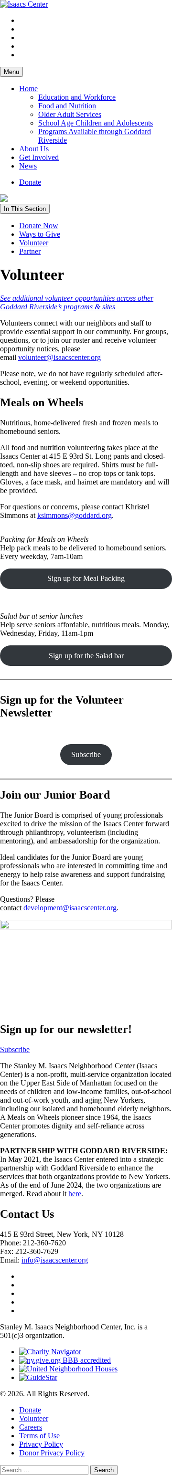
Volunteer (33, 243)
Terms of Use (39, 1436)
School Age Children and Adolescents (95, 123)
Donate (30, 182)
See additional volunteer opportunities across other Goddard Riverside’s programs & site (76, 302)
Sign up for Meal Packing (86, 578)
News (28, 166)
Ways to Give (39, 234)
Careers (30, 1427)
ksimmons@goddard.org (74, 515)
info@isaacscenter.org (55, 1260)
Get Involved (39, 157)
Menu (11, 71)
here (74, 1194)
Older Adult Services (69, 114)
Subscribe (86, 754)
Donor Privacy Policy (52, 1453)
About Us (34, 149)
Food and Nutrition (67, 106)
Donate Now (38, 225)
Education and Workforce (77, 97)
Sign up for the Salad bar (86, 656)
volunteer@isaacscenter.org (59, 357)
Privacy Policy (41, 1444)
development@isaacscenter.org (70, 908)
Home (28, 88)
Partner (30, 251)
